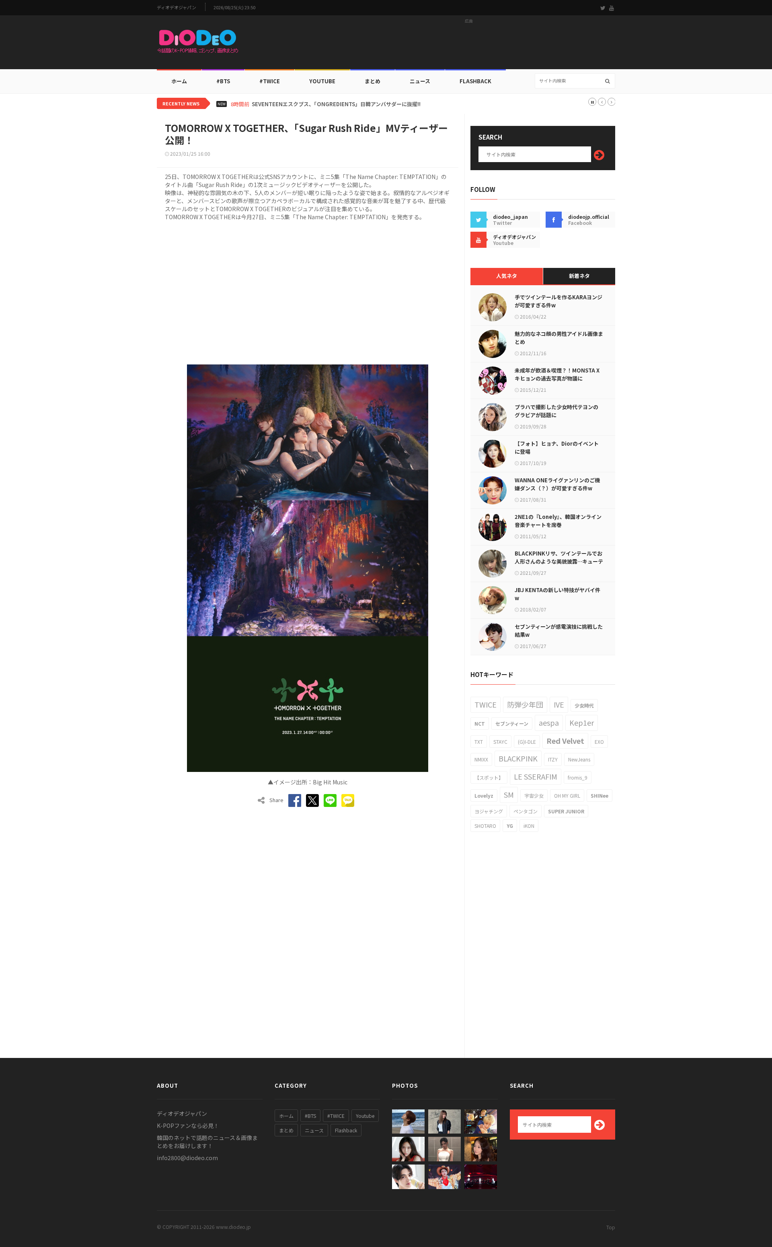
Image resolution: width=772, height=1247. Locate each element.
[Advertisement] (468, 45)
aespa (549, 722)
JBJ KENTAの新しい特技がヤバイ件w (557, 594)
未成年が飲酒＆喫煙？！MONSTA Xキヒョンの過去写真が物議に (557, 374)
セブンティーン (511, 723)
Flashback (475, 81)
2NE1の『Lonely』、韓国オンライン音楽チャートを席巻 (558, 521)
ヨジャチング (488, 811)
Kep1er (581, 722)
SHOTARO (485, 825)
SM (509, 794)
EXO (599, 741)
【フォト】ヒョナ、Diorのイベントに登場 (557, 447)
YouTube (322, 81)
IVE (559, 704)
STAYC (500, 741)
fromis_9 (577, 777)
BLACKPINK (518, 758)
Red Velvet (565, 740)
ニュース (420, 81)
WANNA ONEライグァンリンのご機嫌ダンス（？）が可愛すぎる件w (557, 484)
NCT (479, 723)
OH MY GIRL (567, 795)
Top (610, 1227)
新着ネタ (579, 276)
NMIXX (481, 759)
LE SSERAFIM (535, 776)
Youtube (365, 1115)
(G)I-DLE (527, 741)
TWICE (485, 704)
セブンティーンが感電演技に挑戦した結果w (559, 630)
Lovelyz (483, 795)
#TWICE (336, 1115)
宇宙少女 (534, 795)
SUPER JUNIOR (566, 811)
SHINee (599, 795)
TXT (478, 741)
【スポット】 (488, 777)
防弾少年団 (525, 704)
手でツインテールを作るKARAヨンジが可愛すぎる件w (558, 301)
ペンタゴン (525, 811)
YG (510, 825)
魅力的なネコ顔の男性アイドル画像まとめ (559, 338)
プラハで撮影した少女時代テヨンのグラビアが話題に (556, 411)
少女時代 (584, 705)
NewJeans (579, 759)
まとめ (372, 81)
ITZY (553, 759)
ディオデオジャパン (176, 7)
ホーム (179, 81)
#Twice (269, 81)
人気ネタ (506, 276)
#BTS (223, 81)
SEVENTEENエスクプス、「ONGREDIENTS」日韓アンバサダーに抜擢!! (336, 104)
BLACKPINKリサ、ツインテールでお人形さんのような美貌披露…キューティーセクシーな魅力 (559, 561)
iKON (529, 825)
